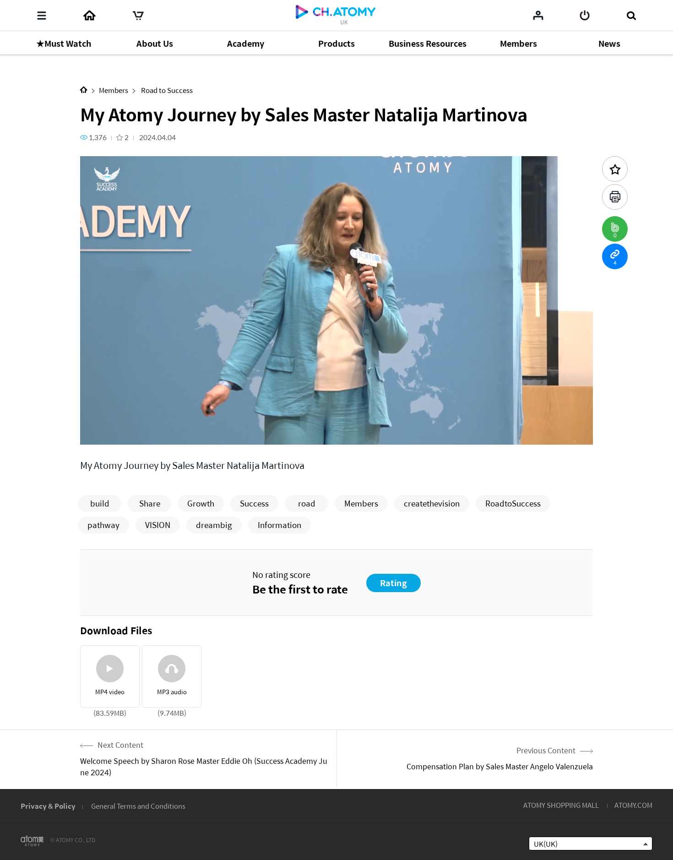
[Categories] (41, 15)
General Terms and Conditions (138, 805)
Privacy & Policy (48, 805)
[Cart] (138, 15)
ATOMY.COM (633, 805)
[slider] (336, 419)
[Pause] (98, 432)
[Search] (631, 15)
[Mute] (153, 432)
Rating (393, 583)
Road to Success (166, 90)
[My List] (538, 15)
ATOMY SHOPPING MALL (561, 805)
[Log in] (585, 15)
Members (113, 90)
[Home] (89, 15)
